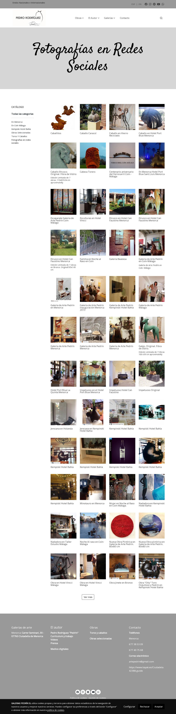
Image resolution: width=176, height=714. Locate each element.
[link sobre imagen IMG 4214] (152, 117)
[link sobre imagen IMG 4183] (64, 330)
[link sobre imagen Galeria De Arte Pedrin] (122, 289)
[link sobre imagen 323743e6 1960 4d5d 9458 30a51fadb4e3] (152, 330)
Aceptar (159, 706)
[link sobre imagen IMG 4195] (152, 243)
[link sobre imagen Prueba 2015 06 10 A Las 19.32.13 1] (152, 202)
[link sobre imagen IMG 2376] (64, 117)
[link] (29, 18)
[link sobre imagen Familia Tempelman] (93, 117)
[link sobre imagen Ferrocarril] (122, 155)
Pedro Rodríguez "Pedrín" (64, 632)
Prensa (54, 643)
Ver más (88, 597)
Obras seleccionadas (101, 638)
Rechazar (145, 706)
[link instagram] (150, 4)
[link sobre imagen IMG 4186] (122, 330)
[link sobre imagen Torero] (93, 155)
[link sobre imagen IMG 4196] (122, 243)
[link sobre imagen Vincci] (93, 202)
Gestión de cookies (97, 697)
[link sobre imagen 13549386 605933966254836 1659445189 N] (64, 289)
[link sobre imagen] (64, 374)
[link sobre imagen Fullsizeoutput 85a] (64, 202)
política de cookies (55, 710)
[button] (79, 18)
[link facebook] (146, 4)
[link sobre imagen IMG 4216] (122, 202)
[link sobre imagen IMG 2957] (93, 289)
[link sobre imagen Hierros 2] (93, 243)
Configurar (129, 706)
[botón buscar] (161, 18)
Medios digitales (59, 648)
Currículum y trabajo (62, 636)
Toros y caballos (98, 632)
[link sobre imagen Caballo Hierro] (122, 117)
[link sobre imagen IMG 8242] (152, 289)
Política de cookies (78, 697)
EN (140, 4)
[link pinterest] (154, 4)
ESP (133, 4)
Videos (54, 639)
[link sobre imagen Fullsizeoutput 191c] (64, 155)
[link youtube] (158, 4)
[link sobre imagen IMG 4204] (93, 330)
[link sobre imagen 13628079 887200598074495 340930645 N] (152, 155)
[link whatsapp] (163, 4)
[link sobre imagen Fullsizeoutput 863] (64, 243)
